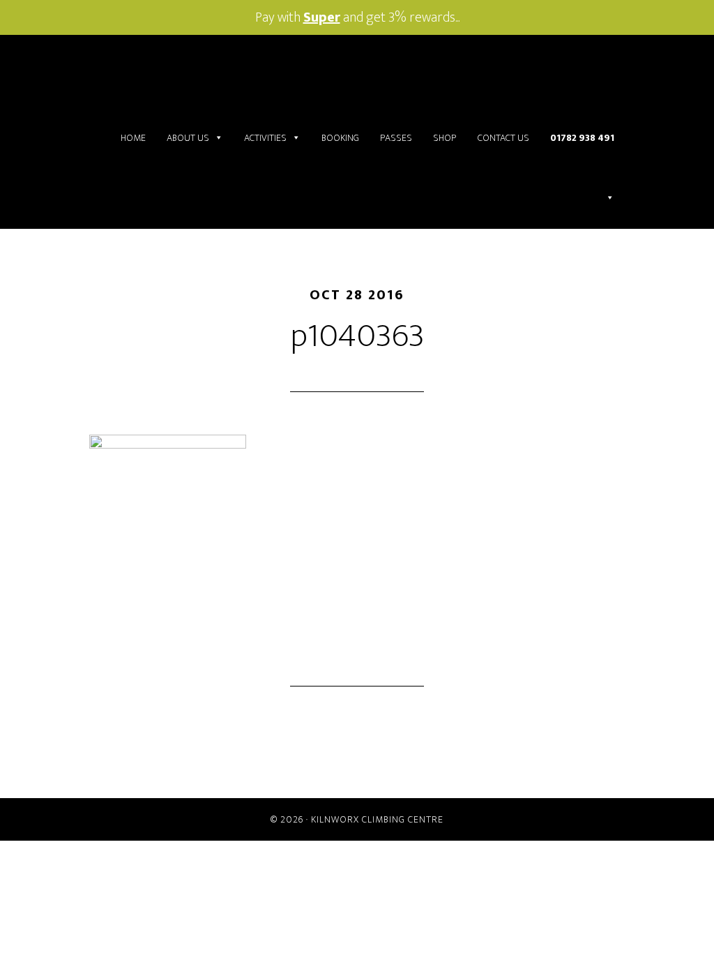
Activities (265, 138)
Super (321, 17)
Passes (396, 138)
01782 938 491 (582, 138)
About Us (188, 138)
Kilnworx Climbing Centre (377, 819)
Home (133, 138)
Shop (445, 138)
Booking (340, 138)
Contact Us (503, 138)
